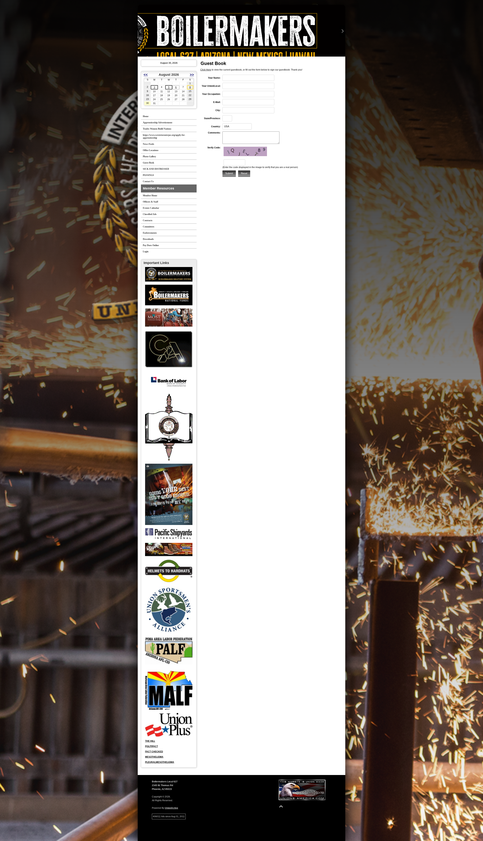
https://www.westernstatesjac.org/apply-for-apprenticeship (164, 136)
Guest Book (148, 162)
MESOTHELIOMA (154, 757)
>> (192, 75)
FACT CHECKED (154, 751)
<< (146, 75)
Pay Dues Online (151, 245)
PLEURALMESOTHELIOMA (159, 762)
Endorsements (150, 233)
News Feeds (148, 144)
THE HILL (150, 741)
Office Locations (150, 150)
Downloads (148, 239)
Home (145, 116)
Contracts (147, 220)
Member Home (150, 195)
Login (145, 251)
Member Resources (158, 188)
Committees (148, 226)
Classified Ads (150, 214)
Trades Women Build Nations (157, 128)
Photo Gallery (149, 156)
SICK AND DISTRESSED (156, 169)
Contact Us (148, 181)
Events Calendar (151, 208)
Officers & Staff (150, 201)
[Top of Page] (281, 806)
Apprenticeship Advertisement (157, 122)
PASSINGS (148, 175)
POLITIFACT (151, 746)
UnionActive (171, 808)
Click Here (205, 69)
